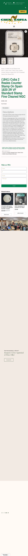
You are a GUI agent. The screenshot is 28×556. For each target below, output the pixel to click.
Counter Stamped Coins (12, 152)
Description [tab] (5, 108)
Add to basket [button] (20, 213)
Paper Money (17, 133)
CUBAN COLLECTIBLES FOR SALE (9, 154)
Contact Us (8, 359)
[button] (26, 8)
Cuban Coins (8, 70)
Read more (6, 214)
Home (2, 68)
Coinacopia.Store (11, 118)
